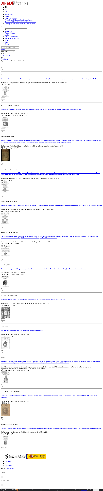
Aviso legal (8, 465)
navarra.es (10, 468)
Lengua (7, 44)
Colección (8, 31)
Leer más (84, 490)
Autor (7, 35)
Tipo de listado (5, 55)
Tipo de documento (11, 37)
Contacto (8, 461)
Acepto (89, 490)
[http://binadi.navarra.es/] (14, 4)
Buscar (3, 49)
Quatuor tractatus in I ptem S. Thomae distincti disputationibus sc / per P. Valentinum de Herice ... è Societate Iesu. (33, 299)
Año (6, 40)
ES (6, 11)
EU (6, 9)
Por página (4, 59)
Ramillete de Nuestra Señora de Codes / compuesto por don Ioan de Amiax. (22, 330)
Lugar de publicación (12, 38)
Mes (6, 42)
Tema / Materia (10, 33)
